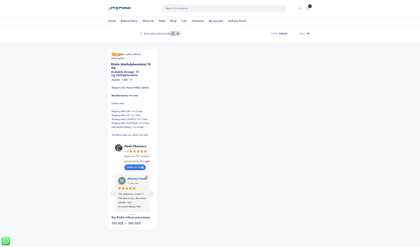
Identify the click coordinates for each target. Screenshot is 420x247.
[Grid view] (172, 33)
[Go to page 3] (135, 214)
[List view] (177, 33)
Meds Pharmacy (135, 146)
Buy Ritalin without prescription (131, 217)
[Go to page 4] (137, 214)
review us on (133, 167)
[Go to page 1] (129, 214)
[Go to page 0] (127, 214)
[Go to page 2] (132, 214)
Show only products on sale (156, 33)
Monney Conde (137, 179)
